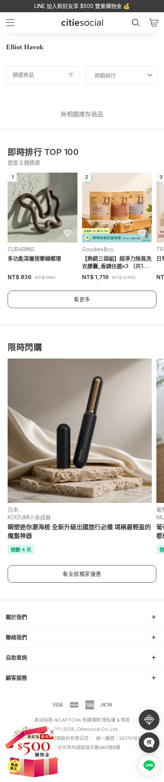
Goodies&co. (98, 249)
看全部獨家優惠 (82, 573)
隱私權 (109, 720)
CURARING (21, 249)
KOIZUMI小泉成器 (29, 517)
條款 (125, 720)
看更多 (82, 299)
